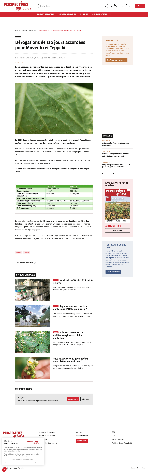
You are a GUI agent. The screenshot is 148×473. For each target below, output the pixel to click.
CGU (113, 432)
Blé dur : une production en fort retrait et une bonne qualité (115, 155)
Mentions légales (118, 439)
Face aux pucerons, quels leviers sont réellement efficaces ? (70, 360)
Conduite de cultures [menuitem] (45, 14)
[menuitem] (115, 6)
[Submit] (105, 6)
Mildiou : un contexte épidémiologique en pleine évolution (68, 335)
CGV (113, 436)
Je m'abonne (117, 230)
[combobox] (73, 6)
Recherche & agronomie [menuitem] (101, 14)
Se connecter (73, 399)
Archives (79, 432)
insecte (26, 252)
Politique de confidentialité (122, 443)
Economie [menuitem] (84, 14)
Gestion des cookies (138, 468)
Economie (43, 439)
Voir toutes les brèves (110, 174)
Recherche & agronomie (48, 443)
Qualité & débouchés (47, 436)
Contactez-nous (82, 436)
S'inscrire (85, 399)
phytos (18, 252)
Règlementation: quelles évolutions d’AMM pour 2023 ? (70, 308)
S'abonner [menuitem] (139, 6)
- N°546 (113, 226)
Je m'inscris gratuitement (116, 60)
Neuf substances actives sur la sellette (73, 281)
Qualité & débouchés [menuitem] (67, 14)
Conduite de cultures (47, 432)
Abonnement (81, 440)
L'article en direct (113, 271)
